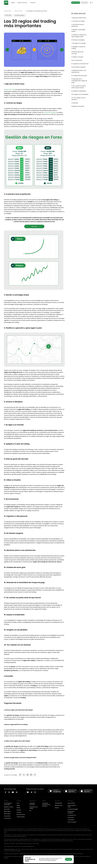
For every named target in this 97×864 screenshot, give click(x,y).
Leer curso (34, 226)
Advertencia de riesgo (9, 849)
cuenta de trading (49, 112)
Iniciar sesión (84, 2)
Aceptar (68, 859)
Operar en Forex (9, 89)
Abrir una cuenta (75, 2)
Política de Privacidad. (51, 860)
